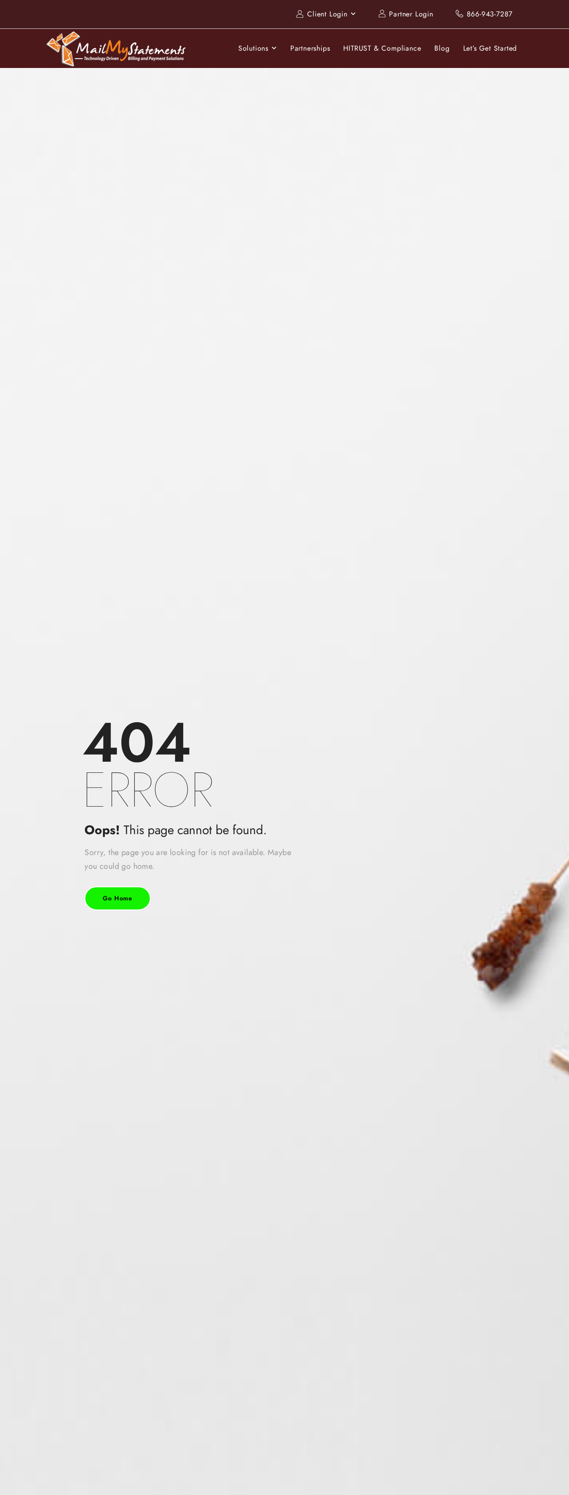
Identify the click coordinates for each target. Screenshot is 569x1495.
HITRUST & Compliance (382, 48)
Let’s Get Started (490, 48)
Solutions (253, 48)
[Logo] (116, 48)
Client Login (327, 14)
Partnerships (310, 48)
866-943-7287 (490, 14)
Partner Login (411, 14)
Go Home (117, 898)
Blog (441, 48)
